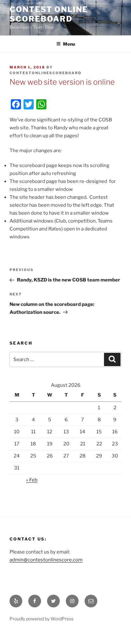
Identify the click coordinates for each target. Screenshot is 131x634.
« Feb (32, 480)
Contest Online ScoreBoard (49, 14)
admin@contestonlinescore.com (46, 560)
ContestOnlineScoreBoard (45, 73)
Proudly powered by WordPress (41, 618)
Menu (69, 44)
